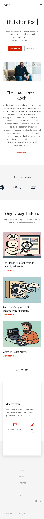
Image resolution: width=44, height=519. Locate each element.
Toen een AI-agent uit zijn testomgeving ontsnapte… (16, 309)
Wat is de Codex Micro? (15, 351)
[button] (41, 5)
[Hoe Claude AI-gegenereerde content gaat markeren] (22, 245)
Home (22, 470)
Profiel (22, 476)
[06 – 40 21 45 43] (32, 425)
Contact (22, 496)
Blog (22, 489)
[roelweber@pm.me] (15, 425)
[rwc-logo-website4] (6, 5)
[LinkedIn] (36, 501)
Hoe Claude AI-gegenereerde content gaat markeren (18, 264)
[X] (40, 501)
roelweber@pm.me (15, 429)
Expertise (22, 483)
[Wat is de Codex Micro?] (22, 334)
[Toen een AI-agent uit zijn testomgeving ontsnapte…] (22, 290)
